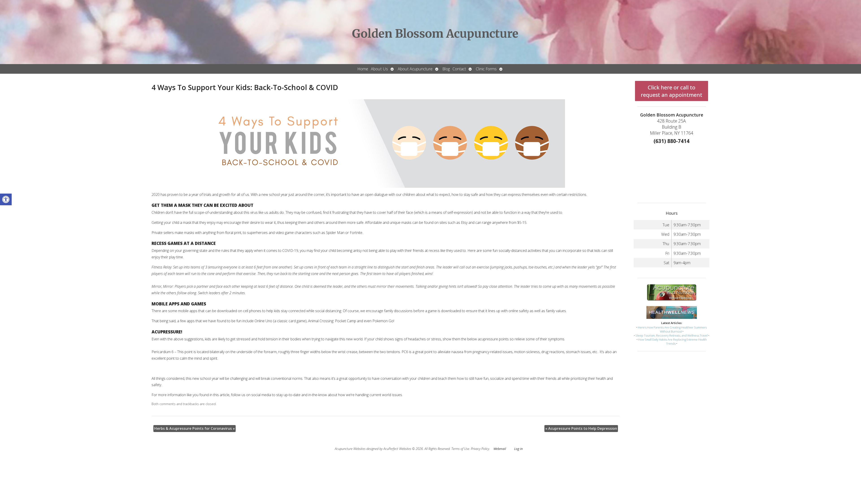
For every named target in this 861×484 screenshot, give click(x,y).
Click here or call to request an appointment (671, 91)
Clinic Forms (486, 68)
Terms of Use (460, 449)
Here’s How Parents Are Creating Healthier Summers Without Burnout (672, 329)
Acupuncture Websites (350, 449)
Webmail (500, 449)
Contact (459, 68)
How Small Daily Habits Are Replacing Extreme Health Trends (672, 341)
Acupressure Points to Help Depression (581, 428)
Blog (446, 68)
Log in (518, 449)
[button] (6, 199)
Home (362, 68)
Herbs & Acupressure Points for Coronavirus (194, 428)
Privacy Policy (480, 449)
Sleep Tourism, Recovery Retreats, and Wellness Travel (671, 335)
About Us (379, 68)
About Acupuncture (415, 68)
